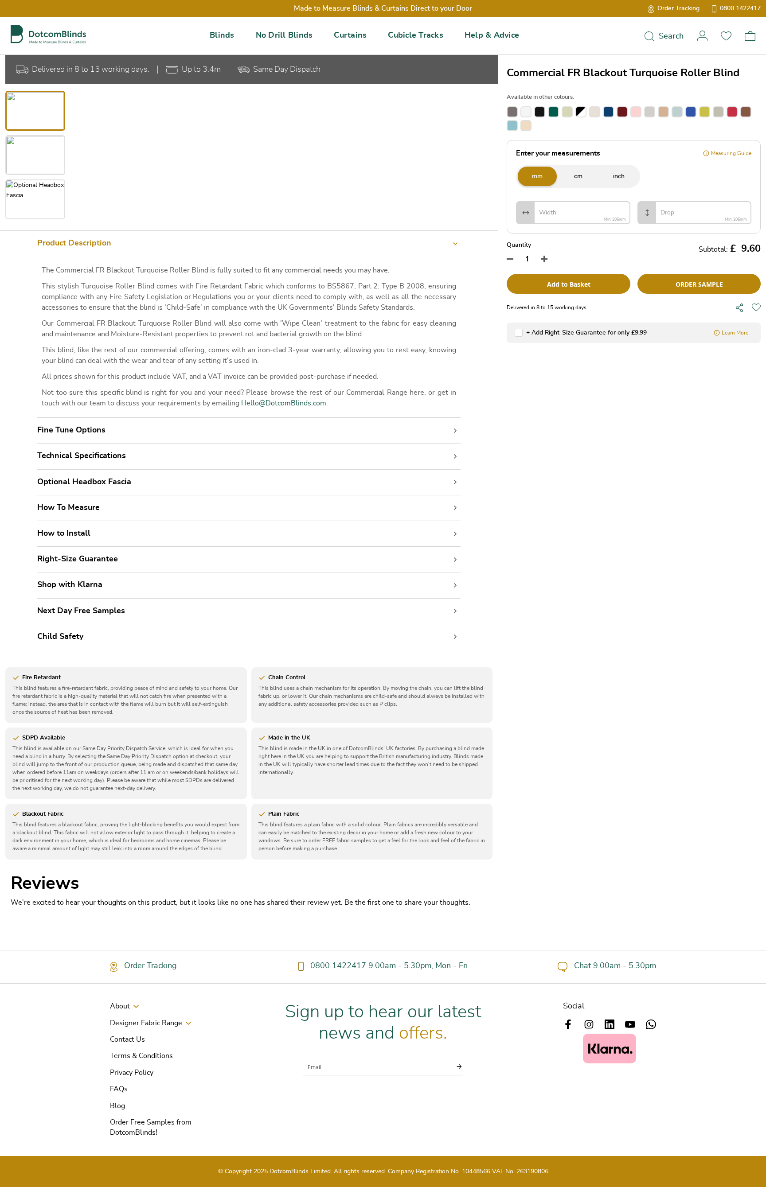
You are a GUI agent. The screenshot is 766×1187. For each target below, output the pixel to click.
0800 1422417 (740, 8)
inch (619, 176)
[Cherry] (732, 111)
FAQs (119, 1089)
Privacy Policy (131, 1072)
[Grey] (649, 111)
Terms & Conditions (141, 1055)
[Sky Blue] (677, 111)
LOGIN (702, 36)
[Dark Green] (553, 111)
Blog (117, 1105)
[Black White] (580, 111)
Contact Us (127, 1039)
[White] (526, 111)
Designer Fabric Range (146, 1023)
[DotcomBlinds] (48, 34)
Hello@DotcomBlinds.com (283, 403)
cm (578, 176)
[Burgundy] (622, 111)
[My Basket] (750, 36)
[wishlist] (756, 307)
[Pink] (635, 111)
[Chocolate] (745, 111)
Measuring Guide (731, 153)
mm (537, 176)
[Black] (539, 111)
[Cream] (526, 125)
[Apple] (704, 111)
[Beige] (594, 111)
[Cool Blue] (512, 125)
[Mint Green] (567, 111)
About (120, 1006)
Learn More (735, 332)
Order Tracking (678, 8)
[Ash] (718, 111)
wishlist (726, 35)
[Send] (454, 1066)
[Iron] (512, 111)
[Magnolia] (663, 111)
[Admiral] (690, 111)
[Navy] (608, 111)
